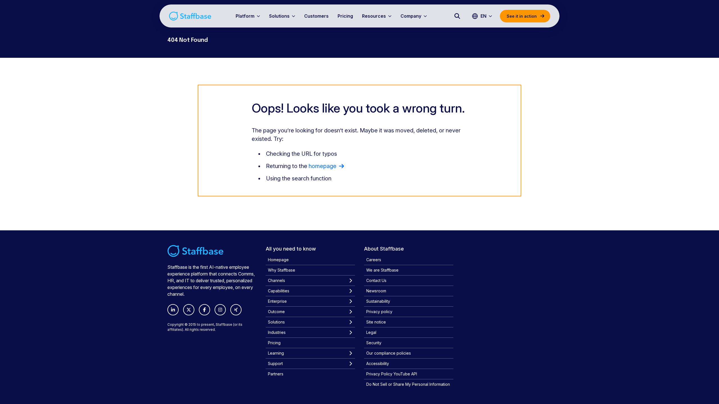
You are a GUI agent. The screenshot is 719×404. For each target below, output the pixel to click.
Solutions (279, 16)
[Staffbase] (190, 16)
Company (411, 16)
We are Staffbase (382, 270)
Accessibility (377, 363)
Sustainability (378, 301)
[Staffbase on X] (188, 309)
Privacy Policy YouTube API (391, 373)
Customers (316, 16)
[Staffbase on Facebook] (204, 309)
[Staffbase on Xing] (236, 309)
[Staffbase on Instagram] (220, 309)
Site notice (376, 322)
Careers (373, 259)
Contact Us (376, 280)
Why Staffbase (281, 270)
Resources (374, 16)
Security (373, 342)
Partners (275, 373)
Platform (245, 16)
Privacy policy (379, 311)
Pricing (345, 16)
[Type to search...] (457, 16)
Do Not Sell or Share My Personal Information (408, 384)
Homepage (278, 259)
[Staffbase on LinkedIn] (173, 309)
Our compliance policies (388, 353)
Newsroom (376, 290)
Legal (371, 332)
